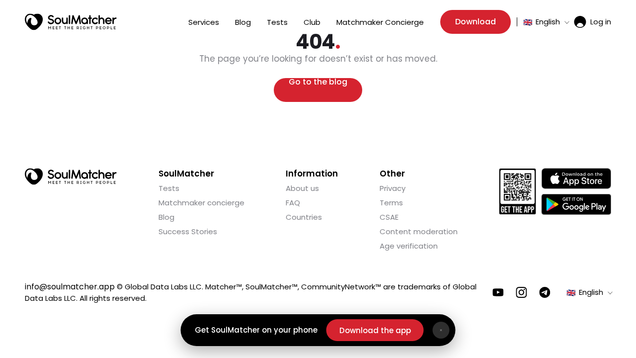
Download (475, 21)
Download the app (375, 330)
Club (312, 22)
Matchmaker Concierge (380, 22)
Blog (243, 22)
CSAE (389, 217)
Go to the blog (318, 83)
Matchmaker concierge (201, 202)
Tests (277, 22)
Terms (391, 202)
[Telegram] (545, 292)
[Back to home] (71, 176)
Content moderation (419, 231)
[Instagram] (521, 292)
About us (302, 188)
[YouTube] (498, 292)
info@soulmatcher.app (70, 286)
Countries (304, 217)
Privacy (392, 188)
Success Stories (188, 231)
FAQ (293, 202)
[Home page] (71, 21)
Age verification (409, 246)
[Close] (441, 330)
